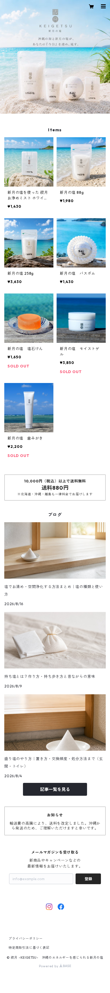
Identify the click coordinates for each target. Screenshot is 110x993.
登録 (88, 878)
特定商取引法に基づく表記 (29, 948)
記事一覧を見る (55, 789)
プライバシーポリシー (26, 938)
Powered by (49, 966)
